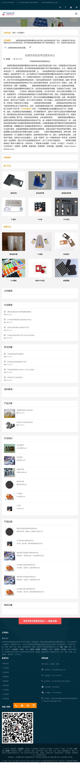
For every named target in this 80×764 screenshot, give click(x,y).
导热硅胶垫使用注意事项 (15, 354)
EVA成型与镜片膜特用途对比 (26, 589)
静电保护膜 (14, 254)
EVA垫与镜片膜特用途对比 (25, 540)
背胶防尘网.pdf (22, 472)
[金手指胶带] (9, 448)
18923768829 (65, 681)
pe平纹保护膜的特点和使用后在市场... (19, 320)
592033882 (55, 687)
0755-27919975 (8, 2)
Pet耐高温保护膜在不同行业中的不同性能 (20, 335)
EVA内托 (66, 219)
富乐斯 (8, 59)
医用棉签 (44, 757)
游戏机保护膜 (66, 193)
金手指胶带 (20, 445)
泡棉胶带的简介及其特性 (25, 410)
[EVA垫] (9, 509)
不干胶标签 (37, 757)
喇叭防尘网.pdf (22, 484)
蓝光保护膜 (40, 193)
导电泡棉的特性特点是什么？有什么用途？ (21, 370)
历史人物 (60, 757)
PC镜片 (13, 219)
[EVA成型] (9, 497)
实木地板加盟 (52, 757)
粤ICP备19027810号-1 (51, 761)
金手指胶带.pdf (22, 448)
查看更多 (18, 654)
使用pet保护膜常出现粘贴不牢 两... (18, 327)
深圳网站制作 (19, 757)
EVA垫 (40, 219)
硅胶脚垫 (66, 280)
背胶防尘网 (20, 469)
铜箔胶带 (19, 457)
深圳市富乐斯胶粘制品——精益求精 (40, 621)
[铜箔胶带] (9, 460)
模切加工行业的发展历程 (25, 422)
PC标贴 (40, 254)
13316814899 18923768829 (28, 2)
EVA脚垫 (14, 280)
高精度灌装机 (29, 757)
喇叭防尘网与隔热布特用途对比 (27, 528)
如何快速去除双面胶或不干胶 (16, 362)
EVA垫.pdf (20, 508)
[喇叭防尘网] (9, 484)
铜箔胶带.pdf (21, 460)
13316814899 (56, 681)
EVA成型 (19, 493)
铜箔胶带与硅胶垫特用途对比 (26, 577)
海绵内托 (14, 193)
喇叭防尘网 (20, 481)
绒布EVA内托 (40, 280)
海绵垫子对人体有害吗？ (15, 377)
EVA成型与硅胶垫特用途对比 (26, 565)
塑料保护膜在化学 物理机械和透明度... (19, 312)
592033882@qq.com (50, 2)
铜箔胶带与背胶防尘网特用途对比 (28, 553)
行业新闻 (20, 33)
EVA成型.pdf (21, 496)
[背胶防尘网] (9, 472)
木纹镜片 (66, 254)
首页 (14, 33)
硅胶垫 (65, 757)
